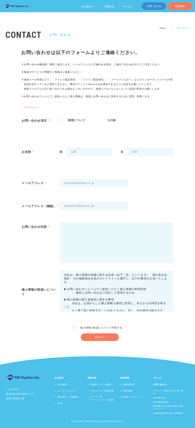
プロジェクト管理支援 (102, 390)
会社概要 (62, 384)
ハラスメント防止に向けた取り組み (168, 392)
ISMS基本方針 (159, 398)
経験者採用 (129, 384)
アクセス (127, 6)
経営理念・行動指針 (68, 397)
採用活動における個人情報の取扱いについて (168, 407)
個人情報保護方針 (161, 402)
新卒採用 (128, 390)
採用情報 (180, 6)
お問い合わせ (154, 6)
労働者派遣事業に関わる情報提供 (168, 413)
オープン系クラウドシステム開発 (102, 398)
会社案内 (59, 377)
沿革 (60, 403)
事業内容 (110, 6)
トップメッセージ (67, 390)
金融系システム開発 (100, 384)
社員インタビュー (132, 397)
